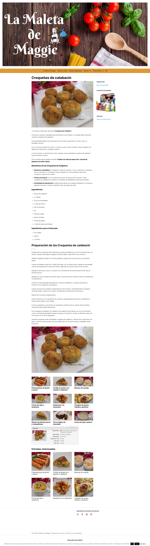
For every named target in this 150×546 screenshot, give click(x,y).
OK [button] (132, 543)
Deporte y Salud (62, 71)
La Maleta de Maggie (49, 71)
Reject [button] (136, 543)
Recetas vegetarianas (75, 71)
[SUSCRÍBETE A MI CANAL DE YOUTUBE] (86, 514)
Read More (143, 544)
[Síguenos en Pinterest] (82, 514)
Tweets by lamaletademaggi (103, 119)
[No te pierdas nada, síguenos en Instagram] (91, 514)
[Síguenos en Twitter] (78, 514)
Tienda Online (97, 71)
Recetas (86, 71)
